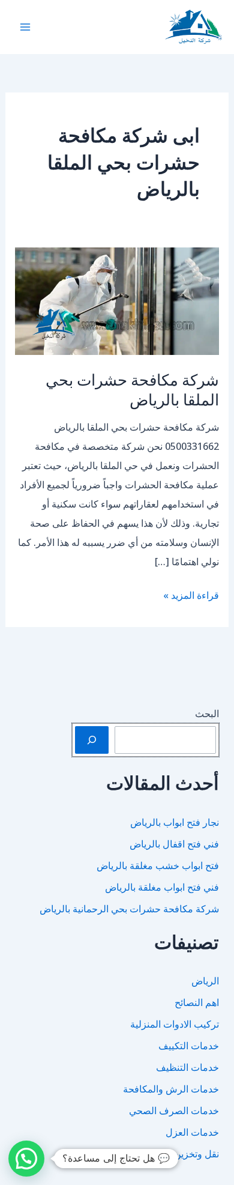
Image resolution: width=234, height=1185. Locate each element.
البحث (207, 713)
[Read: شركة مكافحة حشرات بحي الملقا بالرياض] (117, 300)
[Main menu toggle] (25, 27)
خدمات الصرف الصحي (174, 1110)
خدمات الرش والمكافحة (171, 1089)
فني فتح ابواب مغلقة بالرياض (162, 887)
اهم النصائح (197, 1002)
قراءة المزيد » (191, 596)
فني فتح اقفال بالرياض (174, 843)
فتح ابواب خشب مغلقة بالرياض (158, 865)
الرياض (205, 980)
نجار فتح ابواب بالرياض (174, 822)
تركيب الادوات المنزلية (174, 1024)
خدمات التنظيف (187, 1067)
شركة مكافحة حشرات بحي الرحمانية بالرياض (129, 908)
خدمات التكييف (188, 1045)
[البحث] (92, 740)
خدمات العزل (192, 1132)
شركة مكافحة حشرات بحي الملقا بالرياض (132, 389)
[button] (26, 1159)
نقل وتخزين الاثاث (184, 1153)
